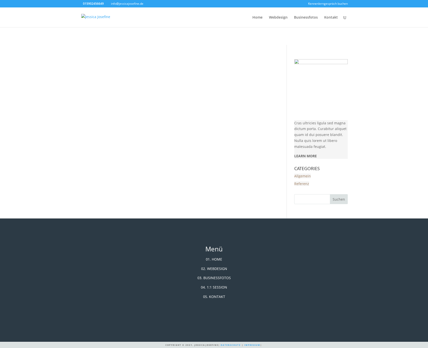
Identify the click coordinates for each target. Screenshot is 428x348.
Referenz (301, 183)
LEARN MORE (305, 156)
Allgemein (302, 176)
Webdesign (278, 18)
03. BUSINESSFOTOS (214, 277)
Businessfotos (306, 18)
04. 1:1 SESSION (214, 287)
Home (257, 18)
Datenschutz (231, 345)
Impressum (252, 345)
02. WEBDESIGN (214, 268)
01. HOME (214, 259)
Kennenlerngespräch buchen (328, 4)
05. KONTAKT (214, 296)
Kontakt (331, 18)
